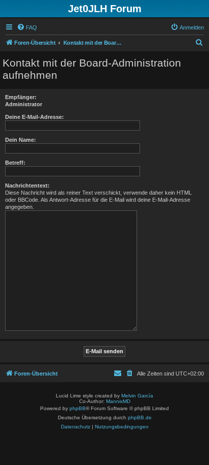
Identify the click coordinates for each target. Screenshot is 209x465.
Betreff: (15, 163)
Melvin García (137, 395)
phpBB (77, 408)
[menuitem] (27, 27)
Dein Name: (20, 140)
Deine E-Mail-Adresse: (34, 117)
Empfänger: (21, 97)
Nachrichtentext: (27, 185)
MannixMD (118, 401)
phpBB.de (140, 417)
